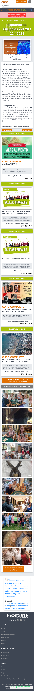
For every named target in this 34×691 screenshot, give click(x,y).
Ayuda (3, 631)
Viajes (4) (8, 112)
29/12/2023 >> (27, 130)
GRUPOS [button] (17, 10)
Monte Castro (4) (15, 76)
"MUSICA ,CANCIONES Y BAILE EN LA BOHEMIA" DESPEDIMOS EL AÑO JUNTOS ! (17, 310)
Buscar (3, 628)
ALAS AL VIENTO (9, 164)
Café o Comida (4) (11, 114)
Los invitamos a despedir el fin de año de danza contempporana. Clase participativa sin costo (16, 212)
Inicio (3, 20)
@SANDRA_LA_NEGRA (14, 603)
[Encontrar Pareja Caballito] (17, 293)
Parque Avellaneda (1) (17, 78)
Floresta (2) (22, 73)
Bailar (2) (13, 110)
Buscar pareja (5, 652)
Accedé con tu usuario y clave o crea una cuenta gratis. (17, 15)
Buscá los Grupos (6, 676)
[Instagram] (23, 620)
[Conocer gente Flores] (17, 148)
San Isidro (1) (23, 96)
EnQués (3, 673)
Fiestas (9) (6, 110)
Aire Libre (7, 237)
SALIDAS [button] (24, 10)
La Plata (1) (15, 94)
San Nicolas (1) (21, 98)
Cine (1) (14, 108)
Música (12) (28, 108)
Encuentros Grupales (6, 667)
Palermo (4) (6, 78)
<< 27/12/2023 (7, 130)
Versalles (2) (16, 84)
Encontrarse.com (17, 684)
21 (31, 226)
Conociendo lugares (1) (19, 112)
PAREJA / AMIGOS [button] (7, 10)
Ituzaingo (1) (6, 94)
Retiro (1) (8, 82)
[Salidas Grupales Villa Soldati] (17, 344)
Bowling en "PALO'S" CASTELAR (16, 259)
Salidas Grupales (12, 20)
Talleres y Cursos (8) (21, 116)
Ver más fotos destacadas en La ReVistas (13, 569)
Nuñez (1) (25, 76)
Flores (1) (14, 73)
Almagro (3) (6, 71)
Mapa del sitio (5, 637)
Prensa (3, 643)
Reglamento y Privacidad (8, 634)
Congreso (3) (6, 73)
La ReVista (4, 670)
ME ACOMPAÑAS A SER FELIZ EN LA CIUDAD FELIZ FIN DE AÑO (16, 361)
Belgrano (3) (14, 71)
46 (31, 323)
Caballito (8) (23, 71)
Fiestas (6, 189)
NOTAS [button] (30, 10)
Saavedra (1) (16, 82)
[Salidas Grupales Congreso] (17, 198)
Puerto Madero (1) (18, 80)
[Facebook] (17, 620)
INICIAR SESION (21, 2)
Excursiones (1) (22, 114)
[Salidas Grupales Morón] (17, 246)
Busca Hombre (5, 655)
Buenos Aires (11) (8, 92)
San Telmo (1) (6, 84)
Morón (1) (14, 96)
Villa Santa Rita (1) (22, 86)
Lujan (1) (8, 96)
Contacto (3, 640)
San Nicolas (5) (26, 82)
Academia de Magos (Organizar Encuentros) (13, 679)
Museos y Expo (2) (8, 116)
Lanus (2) (22, 94)
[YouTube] (20, 620)
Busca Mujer (4, 658)
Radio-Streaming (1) (8, 119)
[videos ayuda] (29, 1)
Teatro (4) (20, 108)
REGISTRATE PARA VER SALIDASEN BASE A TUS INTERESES (17, 380)
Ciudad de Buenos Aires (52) (11, 69)
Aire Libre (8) (6, 108)
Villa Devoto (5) (10, 86)
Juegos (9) (21, 110)
